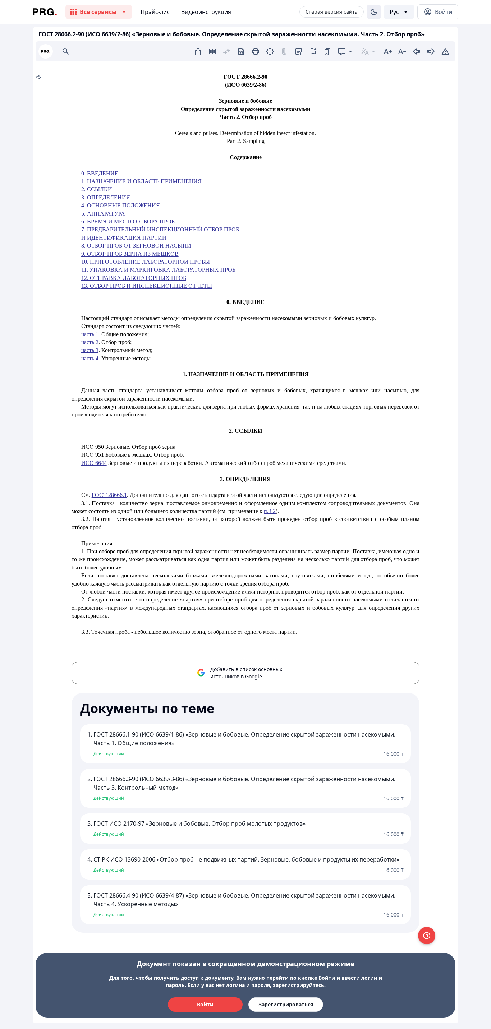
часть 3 (89, 350)
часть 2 (89, 342)
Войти (205, 1004)
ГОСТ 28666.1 (109, 495)
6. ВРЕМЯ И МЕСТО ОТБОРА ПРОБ (128, 221)
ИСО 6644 (94, 463)
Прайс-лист (157, 12)
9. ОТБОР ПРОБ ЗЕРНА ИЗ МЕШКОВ (130, 254)
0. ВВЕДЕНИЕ (99, 173)
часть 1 (89, 334)
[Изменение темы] (374, 12)
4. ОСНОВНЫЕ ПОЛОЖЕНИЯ (120, 205)
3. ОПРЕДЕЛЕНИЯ (105, 197)
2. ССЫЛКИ (96, 189)
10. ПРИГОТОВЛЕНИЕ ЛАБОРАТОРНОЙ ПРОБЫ (145, 262)
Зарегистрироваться (285, 1004)
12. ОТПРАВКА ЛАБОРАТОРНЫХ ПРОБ (133, 278)
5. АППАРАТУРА (103, 214)
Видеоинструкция (206, 12)
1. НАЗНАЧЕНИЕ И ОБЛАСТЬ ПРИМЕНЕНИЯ (141, 181)
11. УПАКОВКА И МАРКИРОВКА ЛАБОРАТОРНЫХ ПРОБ (158, 270)
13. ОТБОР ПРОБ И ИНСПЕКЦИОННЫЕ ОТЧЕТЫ (146, 286)
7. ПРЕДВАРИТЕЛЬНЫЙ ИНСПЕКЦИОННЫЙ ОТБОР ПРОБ (160, 229)
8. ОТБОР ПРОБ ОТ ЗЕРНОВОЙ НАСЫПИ (136, 246)
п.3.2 (270, 511)
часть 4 (89, 358)
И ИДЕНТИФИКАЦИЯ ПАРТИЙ (123, 238)
